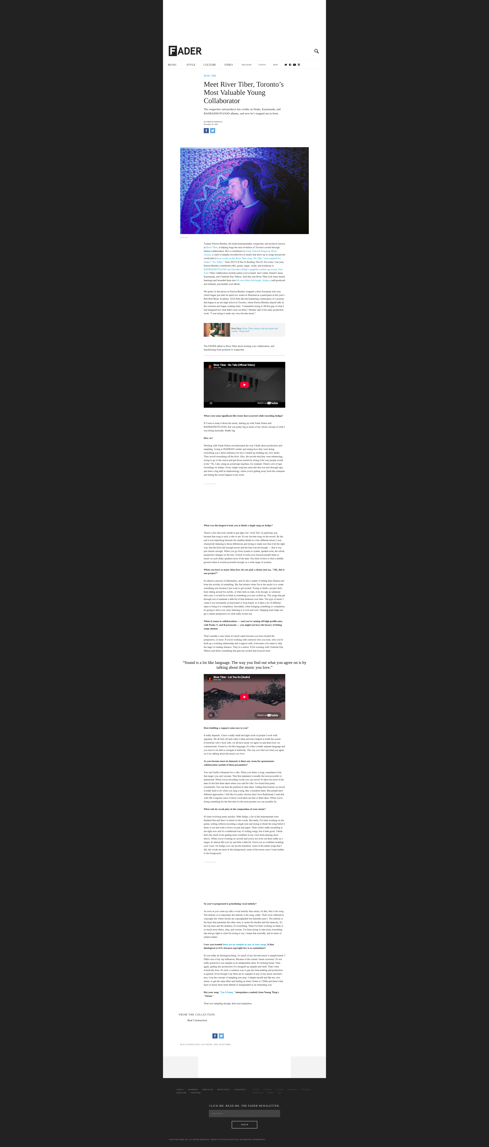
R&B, (216, 1044)
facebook (290, 65)
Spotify (271, 1093)
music (207, 75)
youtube (294, 65)
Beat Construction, (190, 1044)
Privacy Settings (219, 1140)
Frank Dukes (252, 251)
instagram (299, 65)
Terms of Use (207, 1090)
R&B (214, 75)
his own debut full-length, (252, 280)
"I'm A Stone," (227, 992)
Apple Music (306, 1090)
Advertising (193, 1090)
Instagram (292, 1090)
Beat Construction (197, 1020)
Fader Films (196, 1093)
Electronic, (207, 1044)
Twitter (285, 65)
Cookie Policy (240, 1090)
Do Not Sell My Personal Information (246, 1140)
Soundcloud (258, 1093)
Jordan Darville (214, 122)
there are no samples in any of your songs (244, 944)
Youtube (279, 1090)
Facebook (267, 1090)
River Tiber (211, 247)
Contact (180, 1090)
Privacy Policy (223, 1090)
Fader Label (181, 1093)
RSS (279, 1093)
